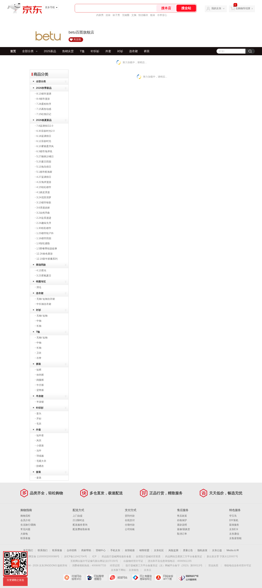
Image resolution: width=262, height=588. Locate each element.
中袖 (38, 320)
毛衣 (38, 423)
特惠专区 (41, 281)
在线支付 (130, 520)
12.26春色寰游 (44, 253)
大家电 (24, 533)
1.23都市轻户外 (45, 233)
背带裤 (40, 390)
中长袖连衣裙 (43, 304)
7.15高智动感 (43, 109)
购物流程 (25, 515)
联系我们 (42, 550)
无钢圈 (125, 15)
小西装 (40, 445)
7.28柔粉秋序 (43, 104)
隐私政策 (202, 550)
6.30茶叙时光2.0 (45, 131)
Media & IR (233, 550)
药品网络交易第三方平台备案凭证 (183, 556)
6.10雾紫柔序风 (45, 146)
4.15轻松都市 (43, 187)
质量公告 (188, 550)
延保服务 (234, 524)
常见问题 (25, 529)
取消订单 (182, 533)
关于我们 (28, 550)
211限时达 (78, 520)
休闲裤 (40, 374)
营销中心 (101, 550)
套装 (38, 472)
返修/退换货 (183, 529)
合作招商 (72, 550)
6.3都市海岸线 (44, 151)
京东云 (147, 570)
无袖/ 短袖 (41, 315)
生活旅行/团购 (28, 524)
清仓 (38, 287)
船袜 (152, 15)
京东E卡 (233, 529)
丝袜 (108, 15)
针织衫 (95, 51)
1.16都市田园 (43, 238)
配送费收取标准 (81, 529)
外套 (108, 51)
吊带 (38, 358)
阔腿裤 (40, 379)
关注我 (77, 39)
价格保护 (182, 520)
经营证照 (115, 565)
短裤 (38, 369)
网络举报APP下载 (165, 577)
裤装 (147, 51)
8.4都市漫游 (43, 98)
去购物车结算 (243, 8)
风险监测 (173, 550)
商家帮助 (86, 550)
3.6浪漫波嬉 (43, 207)
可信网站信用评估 (73, 577)
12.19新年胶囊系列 (47, 258)
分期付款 (130, 524)
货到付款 (130, 515)
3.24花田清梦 (43, 197)
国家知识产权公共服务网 (188, 577)
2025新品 (50, 51)
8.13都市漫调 (43, 93)
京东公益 (217, 550)
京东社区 (159, 550)
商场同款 (41, 264)
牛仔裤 (40, 385)
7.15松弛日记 (43, 114)
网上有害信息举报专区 (142, 577)
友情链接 (130, 550)
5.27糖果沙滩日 (45, 156)
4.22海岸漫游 (43, 182)
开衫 (38, 418)
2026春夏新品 (44, 120)
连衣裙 (133, 51)
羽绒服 (40, 455)
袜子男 (116, 15)
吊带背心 (162, 15)
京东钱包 (134, 570)
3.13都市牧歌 (43, 202)
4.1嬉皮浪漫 (43, 192)
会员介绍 (25, 520)
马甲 (38, 450)
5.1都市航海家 (44, 171)
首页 (13, 51)
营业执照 (213, 565)
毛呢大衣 (41, 461)
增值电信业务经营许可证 (237, 565)
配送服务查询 (80, 524)
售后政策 (182, 515)
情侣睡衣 (143, 15)
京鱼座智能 (235, 538)
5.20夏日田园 (43, 161)
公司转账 (130, 529)
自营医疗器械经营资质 (148, 556)
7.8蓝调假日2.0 (44, 125)
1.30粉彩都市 (43, 228)
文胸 (133, 15)
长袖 (38, 325)
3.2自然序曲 (43, 212)
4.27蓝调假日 (43, 177)
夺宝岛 (233, 515)
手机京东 (115, 550)
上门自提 (77, 515)
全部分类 (28, 51)
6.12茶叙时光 (43, 141)
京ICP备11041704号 (75, 556)
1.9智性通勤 (43, 243)
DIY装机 (233, 520)
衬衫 (120, 51)
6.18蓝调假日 (43, 136)
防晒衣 (40, 466)
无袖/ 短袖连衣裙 (45, 298)
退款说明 (182, 524)
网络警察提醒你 (96, 577)
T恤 (82, 51)
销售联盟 (144, 550)
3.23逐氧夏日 (43, 275)
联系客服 (25, 538)
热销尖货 (68, 51)
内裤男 (100, 15)
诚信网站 (119, 577)
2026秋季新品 (44, 88)
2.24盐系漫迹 (43, 217)
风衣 (38, 440)
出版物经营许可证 (133, 561)
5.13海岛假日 (43, 166)
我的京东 (216, 8)
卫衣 (38, 352)
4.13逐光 (41, 270)
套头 (38, 413)
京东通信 (234, 533)
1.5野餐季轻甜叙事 (46, 248)
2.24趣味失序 (43, 223)
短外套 (40, 435)
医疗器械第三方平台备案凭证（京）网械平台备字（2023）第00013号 (164, 565)
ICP (94, 556)
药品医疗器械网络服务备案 (116, 556)
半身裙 (39, 396)
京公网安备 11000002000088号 (41, 556)
